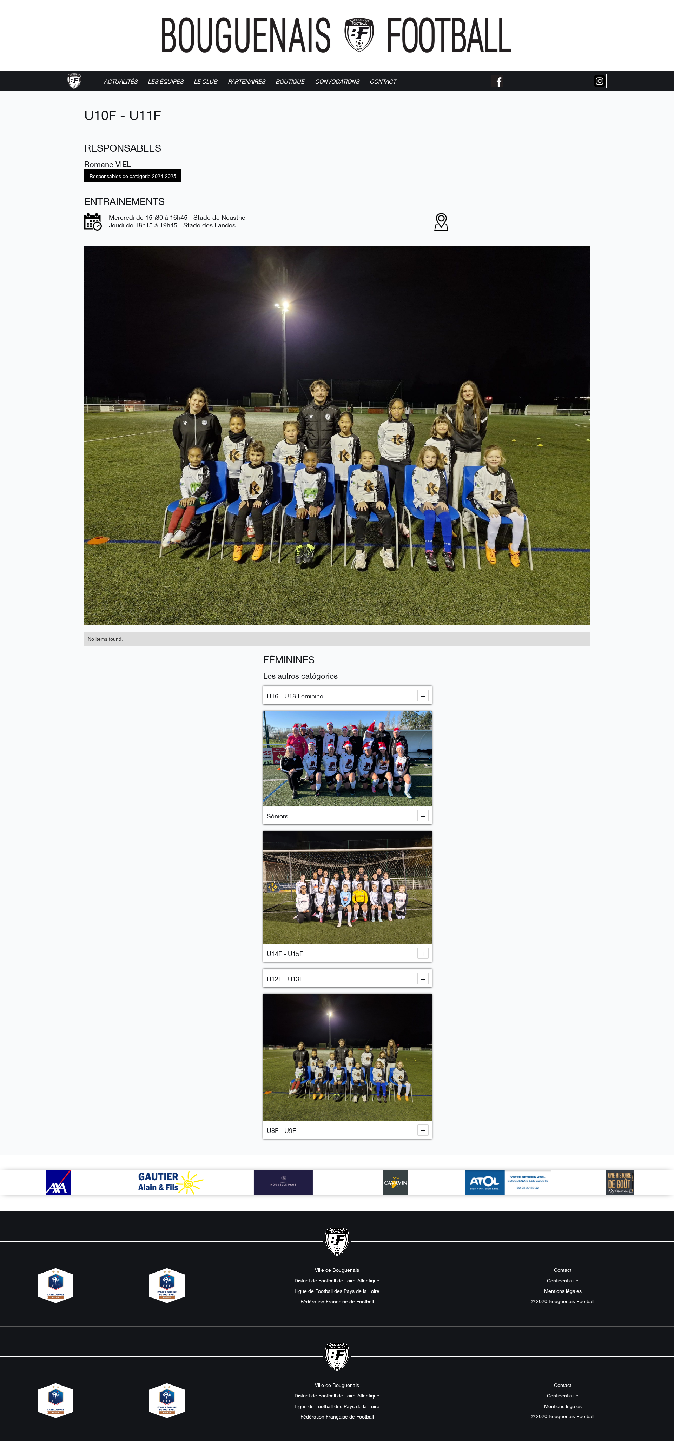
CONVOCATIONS (337, 81)
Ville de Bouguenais (337, 1269)
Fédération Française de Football (337, 1301)
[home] (74, 81)
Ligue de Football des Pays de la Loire (337, 1290)
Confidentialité (563, 1280)
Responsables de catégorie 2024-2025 (133, 175)
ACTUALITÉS (120, 81)
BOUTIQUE (290, 81)
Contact (562, 1269)
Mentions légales (563, 1290)
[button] (166, 81)
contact (383, 81)
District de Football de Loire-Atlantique (337, 1280)
